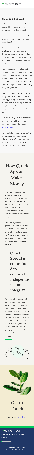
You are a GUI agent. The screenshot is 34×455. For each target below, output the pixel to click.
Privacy (17, 447)
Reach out (22, 417)
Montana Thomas (8, 127)
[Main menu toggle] (29, 4)
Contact (11, 447)
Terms (23, 447)
